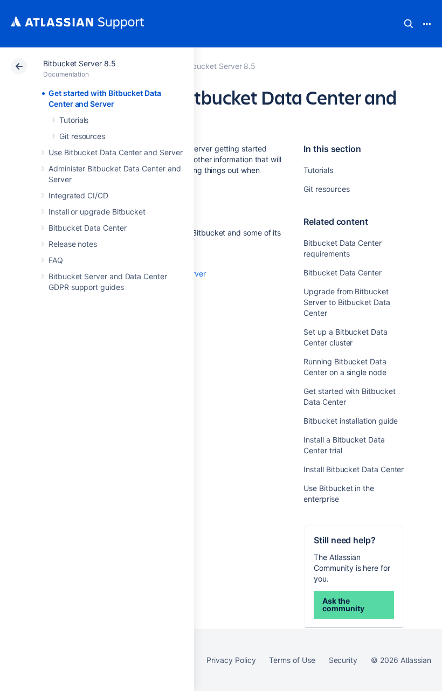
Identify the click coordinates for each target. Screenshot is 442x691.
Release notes (73, 243)
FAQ (56, 260)
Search (408, 23)
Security (343, 660)
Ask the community (343, 604)
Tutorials (73, 120)
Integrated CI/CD (78, 195)
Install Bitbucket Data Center (353, 469)
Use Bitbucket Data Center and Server (115, 152)
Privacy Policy (230, 660)
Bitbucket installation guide (350, 420)
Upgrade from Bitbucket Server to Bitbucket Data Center (346, 302)
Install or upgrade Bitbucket (97, 211)
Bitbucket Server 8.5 (79, 63)
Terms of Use (292, 660)
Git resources (82, 136)
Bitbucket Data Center (88, 227)
